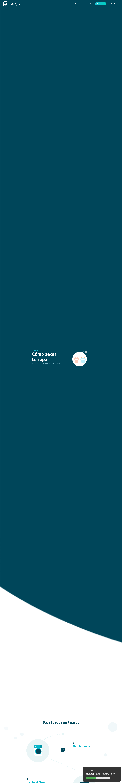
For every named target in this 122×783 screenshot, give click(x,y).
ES (111, 3)
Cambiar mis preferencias (103, 777)
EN (114, 3)
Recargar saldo (101, 3)
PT (117, 3)
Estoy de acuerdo (91, 777)
